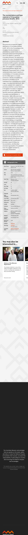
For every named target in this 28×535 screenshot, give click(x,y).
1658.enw (13, 223)
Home (4, 8)
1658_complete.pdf (15, 228)
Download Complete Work (13, 155)
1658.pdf (12, 225)
